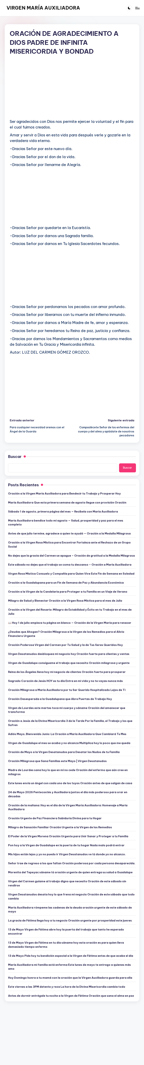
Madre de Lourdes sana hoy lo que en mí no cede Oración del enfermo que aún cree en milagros (68, 772)
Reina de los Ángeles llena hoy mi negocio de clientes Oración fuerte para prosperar (67, 672)
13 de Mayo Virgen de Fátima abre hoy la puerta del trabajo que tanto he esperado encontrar (66, 931)
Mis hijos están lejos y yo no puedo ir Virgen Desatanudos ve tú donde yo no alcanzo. (67, 854)
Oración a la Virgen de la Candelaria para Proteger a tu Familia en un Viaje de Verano (67, 591)
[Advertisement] (72, 90)
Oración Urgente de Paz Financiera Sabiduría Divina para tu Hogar (55, 818)
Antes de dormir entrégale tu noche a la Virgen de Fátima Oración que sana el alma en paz (71, 995)
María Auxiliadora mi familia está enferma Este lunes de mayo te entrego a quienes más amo (69, 967)
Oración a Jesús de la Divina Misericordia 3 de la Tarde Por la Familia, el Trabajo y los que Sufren (70, 723)
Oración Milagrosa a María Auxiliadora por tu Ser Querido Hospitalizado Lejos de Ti (66, 690)
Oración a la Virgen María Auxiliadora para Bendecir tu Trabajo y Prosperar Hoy (64, 493)
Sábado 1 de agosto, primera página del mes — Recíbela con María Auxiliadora (63, 511)
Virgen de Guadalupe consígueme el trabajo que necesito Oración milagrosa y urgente (69, 663)
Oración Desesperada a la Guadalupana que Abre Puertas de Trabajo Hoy (60, 699)
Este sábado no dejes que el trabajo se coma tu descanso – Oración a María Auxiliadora (69, 564)
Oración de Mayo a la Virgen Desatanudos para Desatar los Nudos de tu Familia (64, 752)
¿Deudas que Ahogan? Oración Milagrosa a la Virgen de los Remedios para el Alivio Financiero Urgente (66, 634)
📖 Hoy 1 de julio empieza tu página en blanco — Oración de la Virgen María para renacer (69, 623)
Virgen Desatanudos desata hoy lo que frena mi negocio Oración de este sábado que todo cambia (71, 896)
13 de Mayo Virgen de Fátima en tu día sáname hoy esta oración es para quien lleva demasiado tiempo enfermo (66, 945)
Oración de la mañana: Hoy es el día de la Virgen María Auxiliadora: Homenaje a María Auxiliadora (68, 807)
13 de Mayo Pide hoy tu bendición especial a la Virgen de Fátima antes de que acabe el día (70, 956)
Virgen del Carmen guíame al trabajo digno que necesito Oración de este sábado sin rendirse (67, 883)
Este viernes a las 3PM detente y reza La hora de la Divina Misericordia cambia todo (66, 986)
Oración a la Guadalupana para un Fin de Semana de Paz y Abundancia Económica (66, 582)
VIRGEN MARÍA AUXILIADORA (43, 8)
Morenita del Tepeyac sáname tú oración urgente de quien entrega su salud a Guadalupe (70, 872)
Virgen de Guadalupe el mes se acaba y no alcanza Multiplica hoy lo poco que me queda (69, 743)
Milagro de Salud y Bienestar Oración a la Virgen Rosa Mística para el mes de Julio (65, 600)
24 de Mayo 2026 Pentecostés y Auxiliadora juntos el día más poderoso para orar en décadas (67, 794)
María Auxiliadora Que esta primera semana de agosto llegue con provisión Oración (67, 502)
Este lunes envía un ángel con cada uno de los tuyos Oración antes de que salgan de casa (70, 783)
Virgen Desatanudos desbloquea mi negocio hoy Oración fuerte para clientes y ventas (68, 654)
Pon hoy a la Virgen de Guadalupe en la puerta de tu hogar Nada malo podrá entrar (66, 845)
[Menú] (137, 8)
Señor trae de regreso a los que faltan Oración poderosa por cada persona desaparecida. (71, 863)
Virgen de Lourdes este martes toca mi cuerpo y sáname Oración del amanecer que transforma (66, 710)
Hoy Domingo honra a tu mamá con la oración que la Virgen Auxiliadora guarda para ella (70, 977)
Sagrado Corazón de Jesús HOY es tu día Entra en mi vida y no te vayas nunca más (65, 681)
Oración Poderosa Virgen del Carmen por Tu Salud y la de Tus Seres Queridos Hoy (65, 645)
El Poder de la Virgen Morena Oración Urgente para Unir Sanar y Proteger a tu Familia (68, 836)
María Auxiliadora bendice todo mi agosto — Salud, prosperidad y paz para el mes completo (65, 522)
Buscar (15, 456)
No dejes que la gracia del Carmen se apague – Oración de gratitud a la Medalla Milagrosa (71, 555)
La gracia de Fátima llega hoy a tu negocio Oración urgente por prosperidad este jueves (70, 920)
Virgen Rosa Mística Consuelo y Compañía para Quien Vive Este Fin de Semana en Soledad (71, 573)
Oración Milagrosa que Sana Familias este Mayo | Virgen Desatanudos (57, 761)
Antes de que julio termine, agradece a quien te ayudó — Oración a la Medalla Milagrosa (69, 533)
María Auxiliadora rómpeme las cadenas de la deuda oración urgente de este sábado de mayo (70, 909)
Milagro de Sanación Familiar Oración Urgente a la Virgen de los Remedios (60, 827)
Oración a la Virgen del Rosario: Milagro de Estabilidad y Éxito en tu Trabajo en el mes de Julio (70, 612)
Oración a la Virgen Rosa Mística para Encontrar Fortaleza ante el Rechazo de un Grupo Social (69, 544)
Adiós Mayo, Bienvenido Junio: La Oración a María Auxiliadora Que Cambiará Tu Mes (67, 734)
